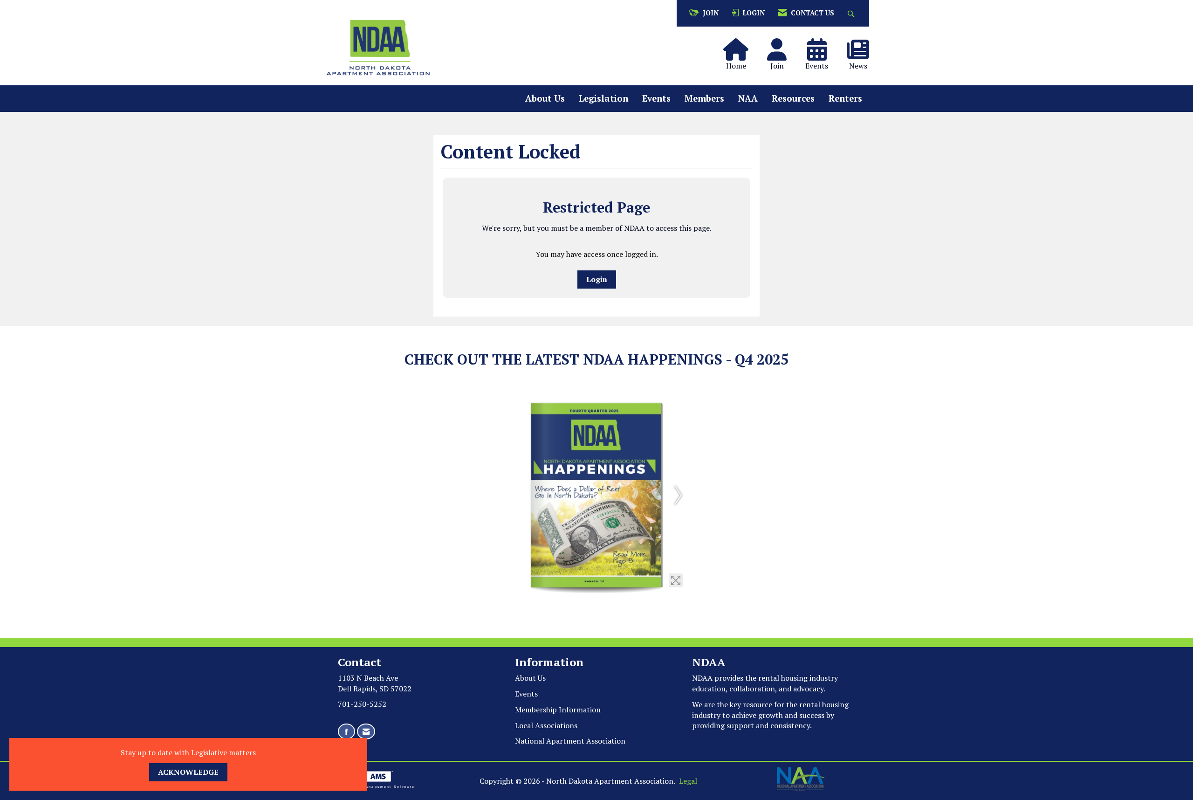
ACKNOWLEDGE (188, 772)
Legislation (603, 98)
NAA (748, 98)
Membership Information (558, 709)
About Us (545, 98)
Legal (688, 781)
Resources (793, 98)
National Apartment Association (570, 741)
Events (656, 98)
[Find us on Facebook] (346, 732)
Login (596, 279)
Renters (845, 98)
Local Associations (546, 725)
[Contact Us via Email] (366, 732)
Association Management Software (373, 786)
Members (704, 98)
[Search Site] (852, 13)
